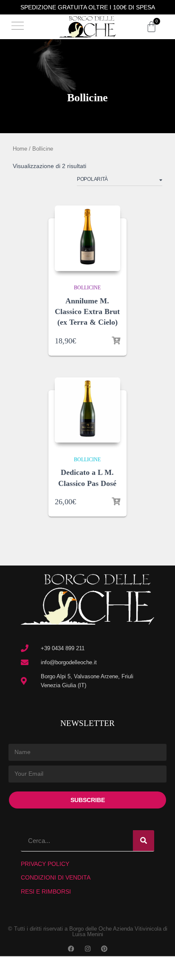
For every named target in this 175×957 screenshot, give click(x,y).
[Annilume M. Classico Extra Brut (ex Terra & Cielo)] (87, 238)
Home (20, 149)
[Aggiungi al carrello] (116, 341)
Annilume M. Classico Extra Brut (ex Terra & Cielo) (87, 311)
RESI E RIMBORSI (46, 891)
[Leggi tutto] (116, 501)
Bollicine (87, 288)
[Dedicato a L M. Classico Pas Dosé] (87, 410)
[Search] (143, 840)
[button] (17, 27)
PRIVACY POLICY (45, 863)
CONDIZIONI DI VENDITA (55, 877)
